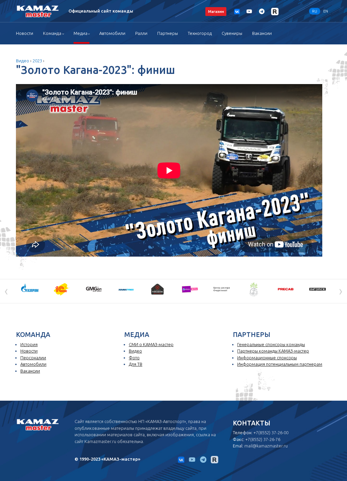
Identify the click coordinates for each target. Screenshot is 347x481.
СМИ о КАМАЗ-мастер (151, 344)
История (29, 344)
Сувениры (232, 33)
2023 (37, 60)
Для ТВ (135, 364)
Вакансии (262, 33)
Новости (24, 33)
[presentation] (6, 290)
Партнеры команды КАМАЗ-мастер (273, 350)
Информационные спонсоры (267, 357)
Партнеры (167, 33)
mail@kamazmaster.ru (266, 445)
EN (325, 11)
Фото (134, 357)
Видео (22, 60)
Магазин (216, 11)
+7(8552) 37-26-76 (262, 439)
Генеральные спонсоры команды (271, 344)
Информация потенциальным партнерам (279, 364)
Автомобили (112, 33)
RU (314, 11)
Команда (52, 33)
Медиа (80, 33)
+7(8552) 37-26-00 (270, 432)
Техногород (200, 33)
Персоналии (33, 357)
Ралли (141, 33)
